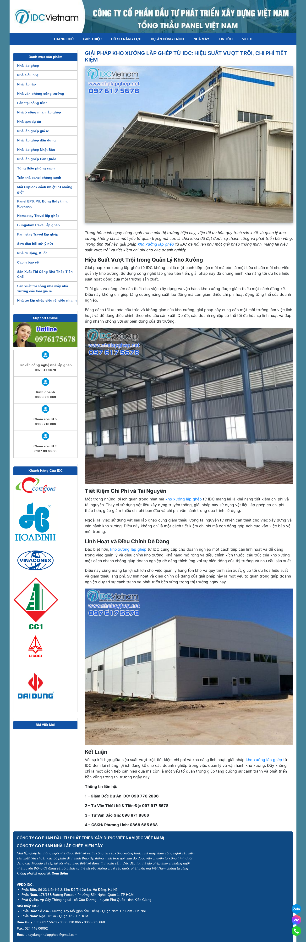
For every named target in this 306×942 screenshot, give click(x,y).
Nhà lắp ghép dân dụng (36, 140)
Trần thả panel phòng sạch (39, 177)
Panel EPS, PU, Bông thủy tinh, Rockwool (42, 203)
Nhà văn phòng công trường (40, 93)
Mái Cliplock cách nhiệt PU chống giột (44, 189)
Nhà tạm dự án (29, 121)
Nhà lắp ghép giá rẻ (33, 131)
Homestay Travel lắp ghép (38, 216)
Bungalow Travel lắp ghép (38, 225)
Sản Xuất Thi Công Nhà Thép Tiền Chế (45, 274)
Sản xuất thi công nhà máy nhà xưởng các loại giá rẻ (42, 288)
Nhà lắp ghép (28, 65)
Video (247, 39)
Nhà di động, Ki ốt (32, 253)
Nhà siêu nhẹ (28, 75)
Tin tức (226, 39)
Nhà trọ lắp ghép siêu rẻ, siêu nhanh (47, 300)
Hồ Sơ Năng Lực (126, 39)
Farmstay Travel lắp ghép (37, 234)
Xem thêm (60, 873)
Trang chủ (64, 39)
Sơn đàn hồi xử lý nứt (35, 244)
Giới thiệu (92, 39)
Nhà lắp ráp (26, 84)
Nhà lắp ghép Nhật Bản (36, 149)
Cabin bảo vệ (28, 262)
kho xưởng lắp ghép (156, 244)
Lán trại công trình (32, 103)
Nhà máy (201, 39)
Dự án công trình (167, 39)
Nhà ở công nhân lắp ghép (39, 112)
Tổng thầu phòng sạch (36, 168)
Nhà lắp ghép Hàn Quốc (36, 159)
